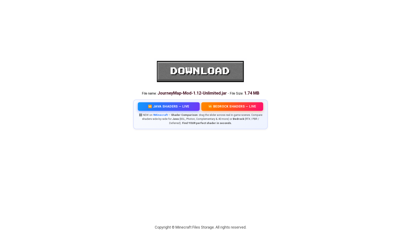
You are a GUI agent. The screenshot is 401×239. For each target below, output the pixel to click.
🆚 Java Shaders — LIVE (168, 106)
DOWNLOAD (200, 71)
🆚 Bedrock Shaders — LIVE (232, 106)
